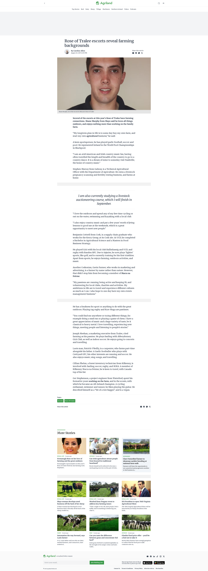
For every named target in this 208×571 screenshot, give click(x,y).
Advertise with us (149, 568)
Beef (82, 9)
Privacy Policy (139, 568)
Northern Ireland (117, 9)
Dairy (87, 9)
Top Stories (75, 9)
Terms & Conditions (127, 568)
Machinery (106, 9)
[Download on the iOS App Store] (147, 562)
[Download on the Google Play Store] (159, 562)
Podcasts (133, 9)
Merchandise (159, 568)
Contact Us (117, 568)
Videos (126, 9)
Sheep (93, 9)
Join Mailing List (97, 562)
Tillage (98, 9)
